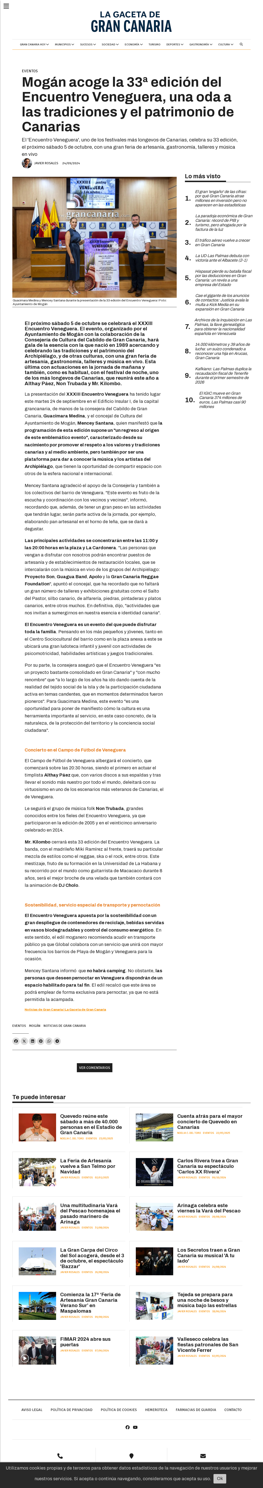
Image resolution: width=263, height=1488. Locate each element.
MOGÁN (34, 1026)
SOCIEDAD (109, 44)
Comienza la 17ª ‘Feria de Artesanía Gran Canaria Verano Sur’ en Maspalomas (90, 1303)
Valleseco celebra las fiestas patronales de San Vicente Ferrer (207, 1344)
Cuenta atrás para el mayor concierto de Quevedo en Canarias (209, 1121)
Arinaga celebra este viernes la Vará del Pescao (209, 1208)
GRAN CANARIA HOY (33, 44)
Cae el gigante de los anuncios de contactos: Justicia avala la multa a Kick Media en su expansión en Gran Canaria (222, 302)
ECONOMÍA (132, 44)
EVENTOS (30, 71)
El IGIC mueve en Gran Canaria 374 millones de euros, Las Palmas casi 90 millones (222, 400)
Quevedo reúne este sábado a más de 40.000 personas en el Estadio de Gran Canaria (91, 1124)
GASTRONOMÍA (199, 44)
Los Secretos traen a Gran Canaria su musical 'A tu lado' (208, 1255)
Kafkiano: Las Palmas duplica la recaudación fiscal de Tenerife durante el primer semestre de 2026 (223, 375)
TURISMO (154, 44)
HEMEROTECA (156, 1410)
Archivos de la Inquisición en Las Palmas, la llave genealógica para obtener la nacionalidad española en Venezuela (223, 327)
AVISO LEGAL (31, 1410)
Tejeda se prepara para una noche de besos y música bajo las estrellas (207, 1300)
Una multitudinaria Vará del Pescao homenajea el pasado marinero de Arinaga (90, 1214)
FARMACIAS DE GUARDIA (196, 1410)
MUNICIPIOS (63, 44)
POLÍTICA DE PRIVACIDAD (71, 1410)
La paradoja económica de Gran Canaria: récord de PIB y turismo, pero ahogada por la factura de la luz (223, 222)
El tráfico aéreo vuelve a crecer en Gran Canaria (222, 242)
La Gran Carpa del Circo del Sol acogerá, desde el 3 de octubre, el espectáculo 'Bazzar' (92, 1258)
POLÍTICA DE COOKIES (119, 1410)
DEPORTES (173, 44)
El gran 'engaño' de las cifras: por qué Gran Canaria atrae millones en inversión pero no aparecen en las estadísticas (221, 198)
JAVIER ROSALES (46, 163)
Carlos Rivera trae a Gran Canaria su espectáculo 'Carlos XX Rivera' (207, 1166)
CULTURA (224, 44)
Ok (220, 1478)
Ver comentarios (94, 1067)
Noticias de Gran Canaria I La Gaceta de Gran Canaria (65, 1009)
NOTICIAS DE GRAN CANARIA (65, 1026)
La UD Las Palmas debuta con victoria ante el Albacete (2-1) (222, 258)
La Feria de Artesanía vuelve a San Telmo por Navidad (87, 1166)
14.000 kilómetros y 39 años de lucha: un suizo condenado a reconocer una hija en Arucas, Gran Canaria (222, 351)
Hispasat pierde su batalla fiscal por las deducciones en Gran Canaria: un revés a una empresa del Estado (223, 278)
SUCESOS (86, 44)
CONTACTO (233, 1410)
